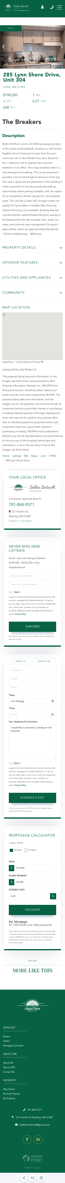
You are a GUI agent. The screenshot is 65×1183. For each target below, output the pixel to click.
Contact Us (14, 521)
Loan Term (16, 843)
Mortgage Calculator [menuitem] (13, 1046)
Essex (34, 456)
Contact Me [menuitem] (9, 1072)
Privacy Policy (20, 614)
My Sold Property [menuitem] (11, 1094)
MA (26, 456)
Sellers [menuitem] (6, 1041)
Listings (16, 456)
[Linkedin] (38, 1139)
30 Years (18, 850)
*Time (12, 709)
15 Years (32, 850)
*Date (12, 695)
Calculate (32, 910)
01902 (52, 456)
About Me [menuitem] (8, 1063)
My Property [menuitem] (9, 1098)
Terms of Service (22, 811)
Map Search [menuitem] (9, 1089)
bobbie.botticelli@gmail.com (34, 1125)
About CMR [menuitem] (9, 1067)
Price (12, 862)
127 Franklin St (34, 1117)
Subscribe (32, 626)
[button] (5, 47)
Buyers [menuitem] (6, 1037)
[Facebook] (27, 1139)
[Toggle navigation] (59, 7)
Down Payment (18, 876)
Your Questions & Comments (23, 722)
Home (5, 456)
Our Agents (26, 521)
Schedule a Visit (44, 661)
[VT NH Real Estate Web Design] (32, 1159)
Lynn (43, 456)
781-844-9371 (52, 7)
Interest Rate (17, 890)
